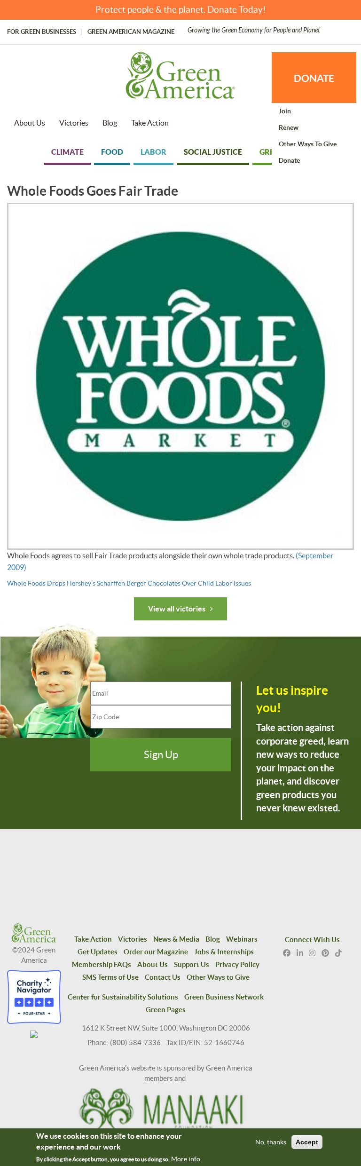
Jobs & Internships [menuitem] (224, 952)
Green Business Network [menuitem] (224, 997)
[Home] (180, 80)
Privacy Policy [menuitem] (237, 964)
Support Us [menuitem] (191, 964)
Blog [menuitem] (109, 123)
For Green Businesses (41, 32)
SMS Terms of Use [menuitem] (110, 977)
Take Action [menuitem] (150, 123)
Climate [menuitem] (67, 152)
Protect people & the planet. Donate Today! (180, 10)
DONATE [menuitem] (314, 78)
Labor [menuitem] (153, 152)
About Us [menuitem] (29, 123)
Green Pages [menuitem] (166, 1010)
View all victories (176, 608)
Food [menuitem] (112, 152)
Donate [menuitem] (289, 160)
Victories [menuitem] (73, 123)
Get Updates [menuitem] (98, 952)
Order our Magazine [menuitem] (156, 952)
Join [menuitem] (285, 111)
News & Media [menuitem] (176, 939)
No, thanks (270, 1142)
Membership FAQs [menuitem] (101, 964)
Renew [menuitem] (288, 127)
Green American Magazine (130, 32)
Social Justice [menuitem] (213, 152)
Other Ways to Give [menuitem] (308, 144)
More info (185, 1159)
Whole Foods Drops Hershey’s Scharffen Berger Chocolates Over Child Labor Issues (129, 583)
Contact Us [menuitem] (162, 977)
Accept (307, 1142)
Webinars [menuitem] (242, 939)
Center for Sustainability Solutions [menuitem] (123, 997)
